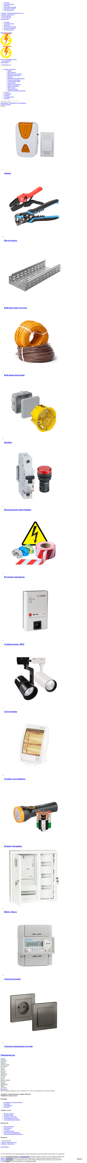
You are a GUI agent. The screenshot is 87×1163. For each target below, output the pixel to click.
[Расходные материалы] (34, 573)
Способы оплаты (9, 4)
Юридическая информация (12, 1132)
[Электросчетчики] (34, 975)
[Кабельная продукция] (34, 371)
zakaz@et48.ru (5, 62)
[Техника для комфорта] (34, 775)
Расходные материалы (14, 577)
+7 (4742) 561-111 (6, 65)
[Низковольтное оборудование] (34, 506)
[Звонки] (34, 169)
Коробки (8, 442)
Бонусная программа (10, 7)
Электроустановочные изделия (18, 1046)
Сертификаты (8, 1105)
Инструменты (10, 240)
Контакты (7, 5)
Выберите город (12, 59)
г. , (8, 1142)
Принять (79, 1159)
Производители (8, 1055)
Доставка (6, 2)
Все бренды (4, 1089)
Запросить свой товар (10, 1116)
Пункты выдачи (8, 10)
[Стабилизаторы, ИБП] (34, 640)
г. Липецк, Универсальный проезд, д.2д (12, 13)
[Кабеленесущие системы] (34, 304)
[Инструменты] (34, 237)
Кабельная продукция (14, 375)
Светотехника (10, 711)
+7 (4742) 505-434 (6, 17)
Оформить (23, 103)
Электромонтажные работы (12, 1119)
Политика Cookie (31, 1161)
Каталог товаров (9, 1113)
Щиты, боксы (10, 912)
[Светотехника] (34, 708)
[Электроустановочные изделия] (34, 1042)
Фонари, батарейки (13, 846)
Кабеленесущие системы (15, 308)
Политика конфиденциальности (13, 1134)
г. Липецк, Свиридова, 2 (8, 14)
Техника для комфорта (14, 779)
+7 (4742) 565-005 (6, 61)
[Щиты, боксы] (34, 908)
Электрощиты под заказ (11, 1118)
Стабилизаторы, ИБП (14, 644)
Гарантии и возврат (9, 8)
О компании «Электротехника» (13, 1102)
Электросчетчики (12, 979)
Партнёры (7, 1104)
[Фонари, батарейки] (34, 842)
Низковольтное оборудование (17, 510)
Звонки (7, 173)
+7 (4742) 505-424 (6, 16)
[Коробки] (34, 438)
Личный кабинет (9, 1126)
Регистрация (7, 1128)
